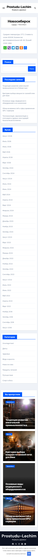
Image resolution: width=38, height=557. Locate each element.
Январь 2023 (8, 253)
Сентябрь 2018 (8, 322)
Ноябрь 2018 (7, 312)
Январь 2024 (8, 216)
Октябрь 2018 (8, 317)
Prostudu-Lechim (19, 7)
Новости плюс (8, 365)
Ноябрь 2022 (8, 264)
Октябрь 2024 (8, 168)
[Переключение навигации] (3, 8)
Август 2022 (7, 280)
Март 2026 (7, 163)
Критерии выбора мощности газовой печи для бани (19, 455)
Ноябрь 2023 (8, 226)
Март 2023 (7, 242)
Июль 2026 (7, 141)
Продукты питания (10, 370)
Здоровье (6, 354)
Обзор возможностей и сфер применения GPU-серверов (18, 519)
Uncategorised (8, 343)
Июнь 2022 (7, 290)
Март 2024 (7, 205)
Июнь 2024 (7, 189)
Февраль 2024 (8, 211)
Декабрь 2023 (8, 221)
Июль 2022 (7, 285)
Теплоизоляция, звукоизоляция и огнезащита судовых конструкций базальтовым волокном (15, 118)
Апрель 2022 (7, 301)
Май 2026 (6, 152)
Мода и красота (8, 359)
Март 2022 (7, 306)
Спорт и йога (7, 380)
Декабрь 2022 (8, 258)
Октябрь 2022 (8, 269)
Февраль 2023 (8, 248)
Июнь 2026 (7, 147)
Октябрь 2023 (8, 232)
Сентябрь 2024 (8, 173)
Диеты (5, 349)
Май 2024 (6, 195)
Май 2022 (6, 296)
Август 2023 (7, 237)
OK (29, 554)
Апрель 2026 (8, 157)
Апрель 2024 (8, 200)
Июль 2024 (7, 184)
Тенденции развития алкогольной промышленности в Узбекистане (15, 87)
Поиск (8, 62)
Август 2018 (7, 328)
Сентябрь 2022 (8, 274)
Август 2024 (7, 179)
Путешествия (8, 375)
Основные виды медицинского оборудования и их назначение (15, 102)
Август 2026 (7, 136)
